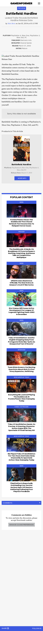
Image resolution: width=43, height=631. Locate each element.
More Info (22, 178)
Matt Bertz (11, 23)
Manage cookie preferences (21, 524)
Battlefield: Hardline (21, 164)
